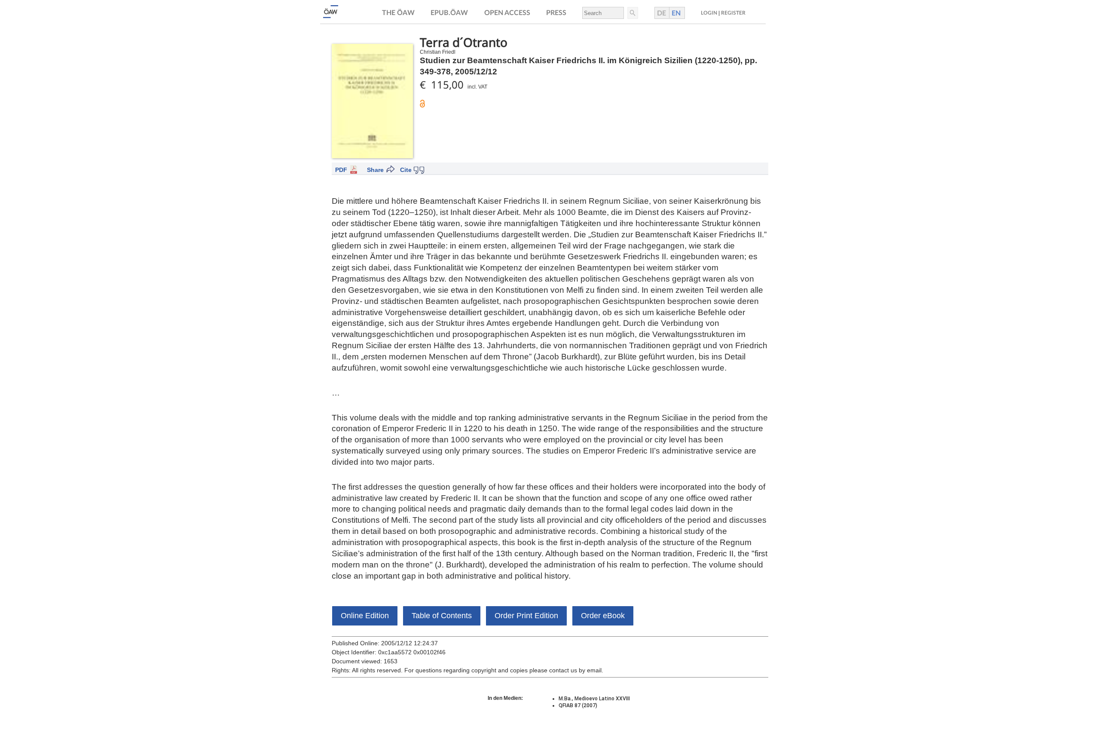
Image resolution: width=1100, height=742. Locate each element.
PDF (341, 169)
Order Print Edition (526, 615)
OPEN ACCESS (507, 12)
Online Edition (365, 615)
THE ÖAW (398, 12)
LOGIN (709, 12)
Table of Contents (442, 615)
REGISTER (733, 12)
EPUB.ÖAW (449, 12)
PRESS (556, 12)
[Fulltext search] (632, 13)
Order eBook (603, 615)
